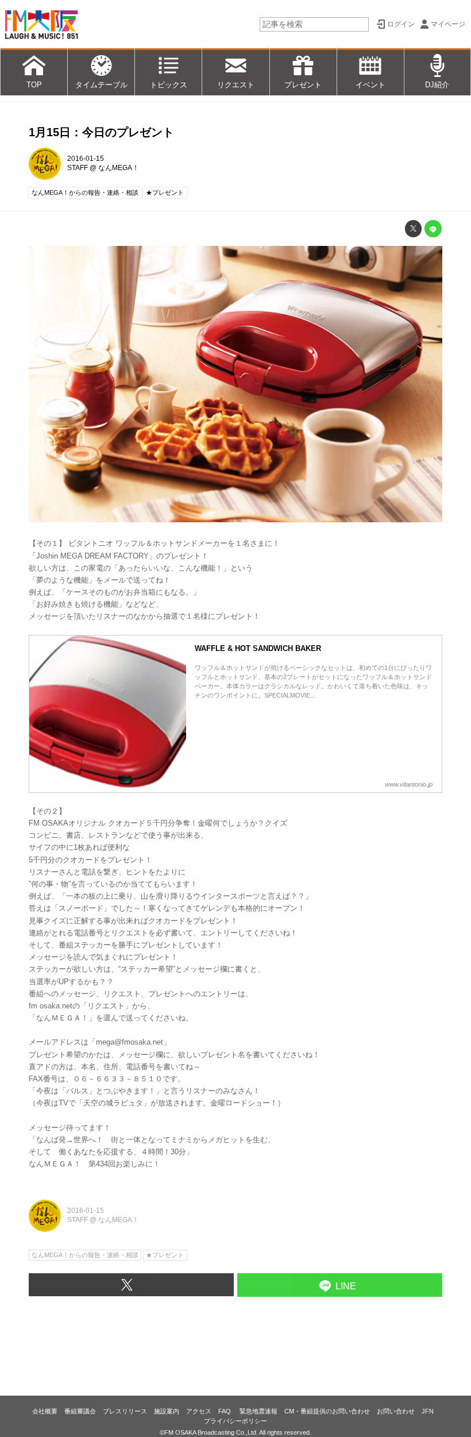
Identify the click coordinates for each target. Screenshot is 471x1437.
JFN (428, 1411)
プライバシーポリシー (235, 1420)
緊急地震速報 (258, 1411)
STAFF (77, 168)
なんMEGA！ (118, 168)
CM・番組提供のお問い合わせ (327, 1411)
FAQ (225, 1411)
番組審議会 (80, 1411)
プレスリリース (125, 1411)
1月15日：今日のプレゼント (101, 132)
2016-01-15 (85, 159)
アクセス (198, 1411)
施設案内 (166, 1411)
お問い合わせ (396, 1411)
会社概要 (44, 1411)
